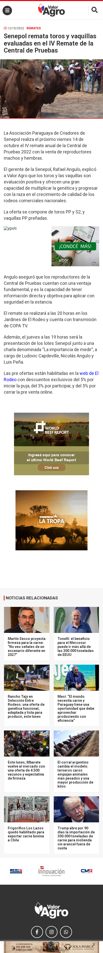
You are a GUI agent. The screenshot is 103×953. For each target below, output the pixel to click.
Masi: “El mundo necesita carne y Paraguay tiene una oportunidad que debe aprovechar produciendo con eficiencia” (76, 708)
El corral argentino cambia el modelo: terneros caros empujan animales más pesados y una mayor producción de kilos (75, 774)
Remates (33, 28)
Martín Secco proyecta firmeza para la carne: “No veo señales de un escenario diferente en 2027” (27, 647)
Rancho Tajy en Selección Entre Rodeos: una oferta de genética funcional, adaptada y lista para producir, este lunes (26, 706)
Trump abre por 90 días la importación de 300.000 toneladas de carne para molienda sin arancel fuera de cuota (76, 838)
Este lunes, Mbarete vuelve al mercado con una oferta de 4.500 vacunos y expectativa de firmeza (26, 770)
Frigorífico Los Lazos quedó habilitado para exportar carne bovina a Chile (26, 834)
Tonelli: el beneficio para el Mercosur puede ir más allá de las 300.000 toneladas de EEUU (76, 647)
